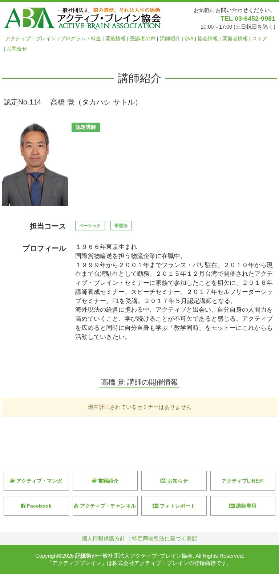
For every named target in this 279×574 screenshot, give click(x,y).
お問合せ (17, 49)
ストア (259, 38)
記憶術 (83, 556)
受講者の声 (142, 38)
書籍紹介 (107, 481)
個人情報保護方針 (103, 538)
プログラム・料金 (80, 38)
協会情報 (208, 38)
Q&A (189, 38)
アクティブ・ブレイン (30, 38)
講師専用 (245, 506)
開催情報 (115, 38)
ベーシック (90, 225)
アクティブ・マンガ (38, 481)
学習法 (121, 225)
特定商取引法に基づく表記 (164, 538)
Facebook (38, 506)
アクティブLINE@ (243, 481)
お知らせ (177, 481)
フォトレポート (176, 506)
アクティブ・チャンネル (107, 506)
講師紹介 (170, 38)
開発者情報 (235, 38)
